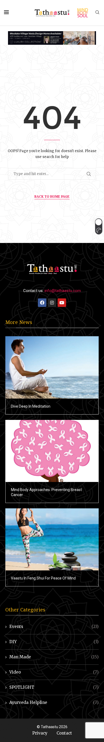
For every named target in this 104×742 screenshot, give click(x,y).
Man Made (54, 656)
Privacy (39, 733)
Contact (64, 733)
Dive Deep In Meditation (30, 406)
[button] (98, 226)
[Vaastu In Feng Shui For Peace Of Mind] (52, 539)
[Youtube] (62, 302)
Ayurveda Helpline (54, 702)
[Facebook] (42, 302)
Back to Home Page (52, 196)
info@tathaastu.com (63, 290)
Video (54, 672)
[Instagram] (52, 302)
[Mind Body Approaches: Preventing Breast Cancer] (52, 451)
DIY (54, 641)
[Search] (97, 12)
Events (54, 626)
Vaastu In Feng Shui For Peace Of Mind (43, 578)
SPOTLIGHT (54, 687)
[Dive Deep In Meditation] (52, 367)
